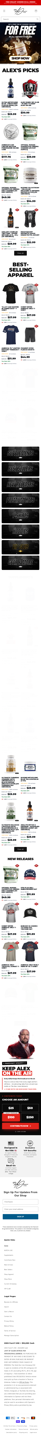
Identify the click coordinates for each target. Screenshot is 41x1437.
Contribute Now (19, 1126)
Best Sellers (8, 1269)
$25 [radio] (11, 1108)
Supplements (8, 1255)
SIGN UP (20, 1217)
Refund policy (34, 1429)
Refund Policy (9, 1326)
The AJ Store (11, 1426)
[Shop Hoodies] (20, 532)
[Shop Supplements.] (20, 454)
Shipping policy (23, 1432)
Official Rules (24, 1382)
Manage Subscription (11, 1335)
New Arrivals (8, 1265)
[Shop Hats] (20, 500)
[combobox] (20, 19)
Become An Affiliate (11, 1302)
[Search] (37, 19)
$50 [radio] (30, 1108)
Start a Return (9, 1312)
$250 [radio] (30, 1117)
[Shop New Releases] (20, 485)
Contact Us (8, 1316)
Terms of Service (10, 1331)
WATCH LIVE (8, 1250)
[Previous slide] (2, 43)
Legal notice (33, 1432)
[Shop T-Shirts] (20, 516)
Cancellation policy (11, 1432)
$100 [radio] (11, 1116)
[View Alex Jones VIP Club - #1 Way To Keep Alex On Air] (20, 547)
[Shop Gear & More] (20, 563)
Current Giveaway (10, 1284)
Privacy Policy (9, 1321)
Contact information (11, 1429)
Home (6, 1246)
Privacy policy (33, 1426)
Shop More (8, 1279)
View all (20, 253)
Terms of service (23, 1429)
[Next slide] (38, 43)
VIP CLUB (7, 1289)
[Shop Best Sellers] (20, 469)
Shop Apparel (9, 1274)
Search (6, 1307)
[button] (4, 11)
